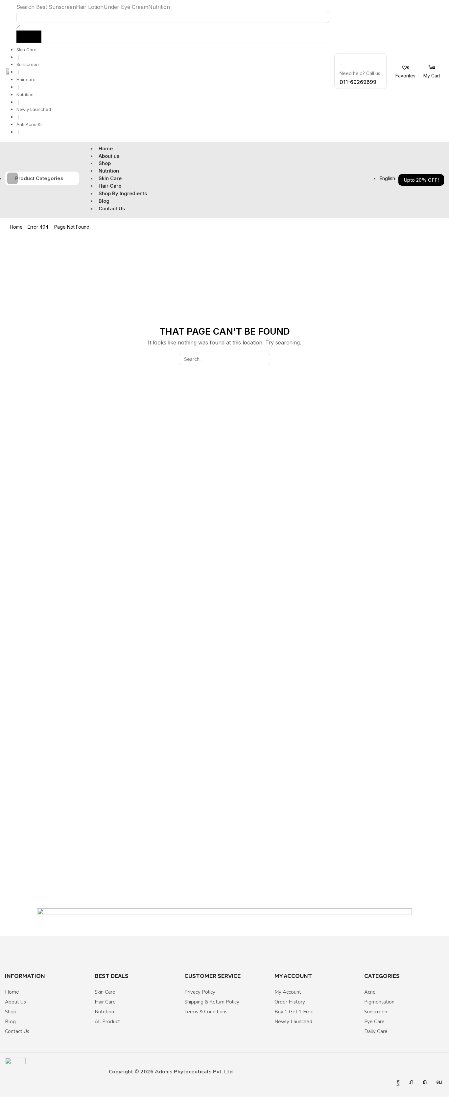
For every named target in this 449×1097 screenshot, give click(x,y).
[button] (405, 72)
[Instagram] (425, 1082)
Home (16, 227)
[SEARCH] (264, 359)
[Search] (28, 37)
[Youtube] (439, 1082)
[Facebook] (398, 1082)
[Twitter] (411, 1082)
